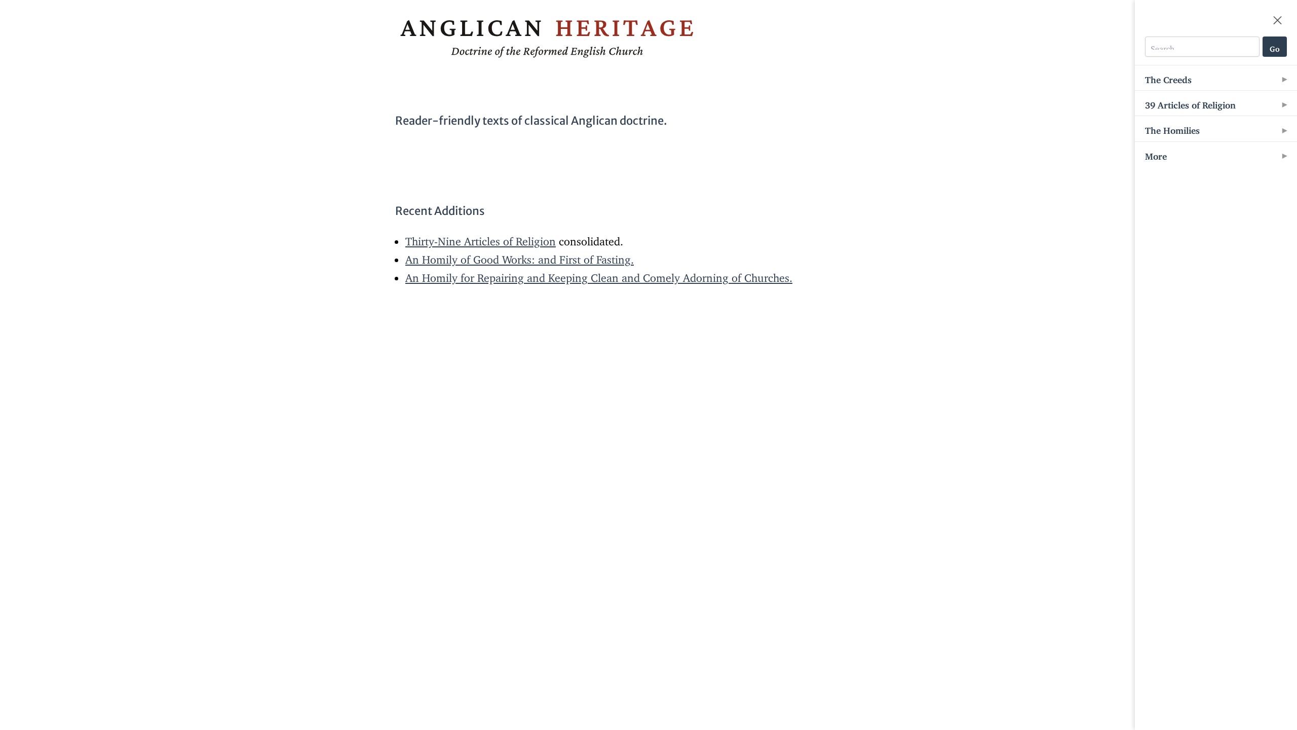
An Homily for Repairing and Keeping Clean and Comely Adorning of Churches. (598, 275)
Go (1275, 47)
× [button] (1277, 15)
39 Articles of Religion (1190, 102)
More (1156, 154)
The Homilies (1172, 128)
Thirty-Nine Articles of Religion (480, 238)
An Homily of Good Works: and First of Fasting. (519, 256)
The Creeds (1168, 77)
